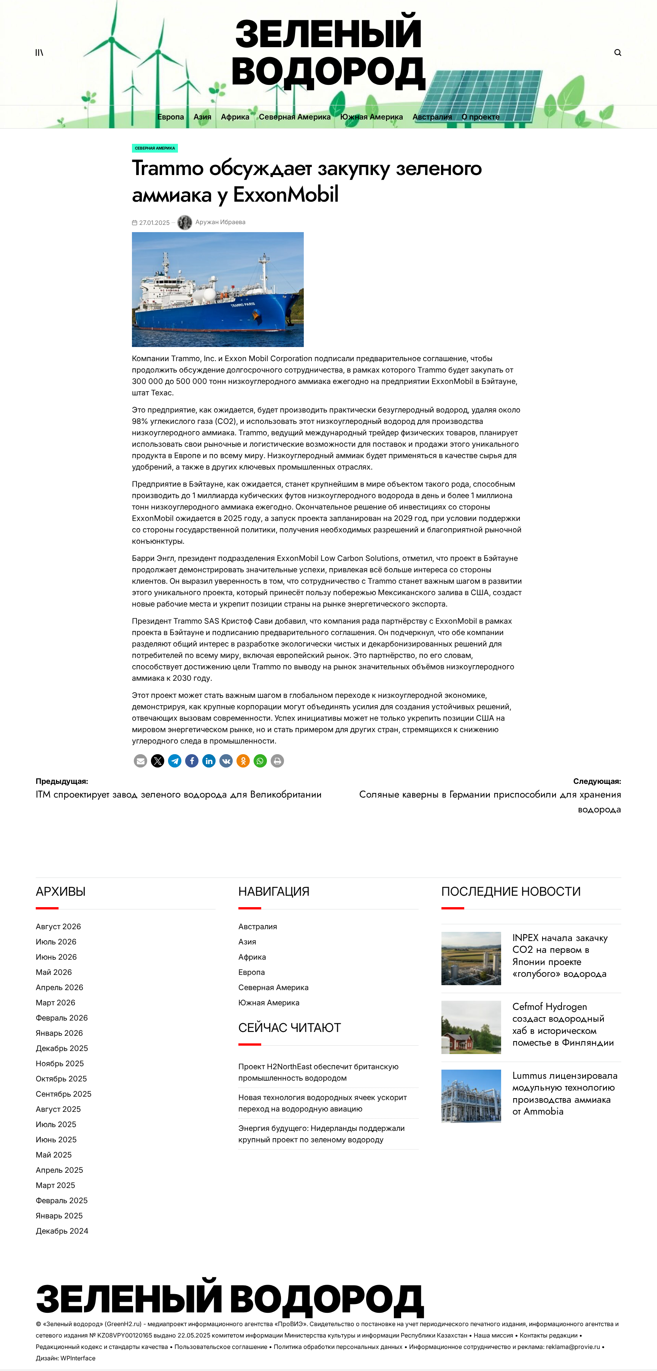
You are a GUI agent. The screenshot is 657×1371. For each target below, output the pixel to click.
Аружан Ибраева (220, 222)
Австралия (432, 116)
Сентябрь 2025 (64, 1094)
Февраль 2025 (62, 1200)
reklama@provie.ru (573, 1346)
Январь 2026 (59, 1033)
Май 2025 (54, 1154)
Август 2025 (58, 1109)
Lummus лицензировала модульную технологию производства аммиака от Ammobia (565, 1093)
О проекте (481, 116)
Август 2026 (58, 926)
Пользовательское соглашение (221, 1346)
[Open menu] (39, 52)
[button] (140, 761)
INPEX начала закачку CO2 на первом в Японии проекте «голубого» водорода (560, 955)
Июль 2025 (56, 1124)
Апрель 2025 (59, 1170)
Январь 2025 (59, 1215)
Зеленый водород (328, 52)
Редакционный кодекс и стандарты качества (102, 1346)
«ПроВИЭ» (290, 1324)
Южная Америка (371, 116)
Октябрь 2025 (61, 1078)
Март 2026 (55, 1002)
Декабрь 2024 (62, 1231)
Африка (235, 116)
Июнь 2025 (56, 1139)
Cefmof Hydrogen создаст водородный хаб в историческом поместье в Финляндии (563, 1024)
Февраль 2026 (62, 1017)
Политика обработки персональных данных (338, 1346)
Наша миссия (493, 1335)
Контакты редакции (549, 1335)
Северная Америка (295, 116)
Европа (170, 116)
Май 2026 (54, 972)
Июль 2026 (56, 941)
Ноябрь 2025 (60, 1063)
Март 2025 (55, 1185)
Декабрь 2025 (62, 1048)
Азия (202, 116)
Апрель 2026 (59, 987)
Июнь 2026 (56, 957)
